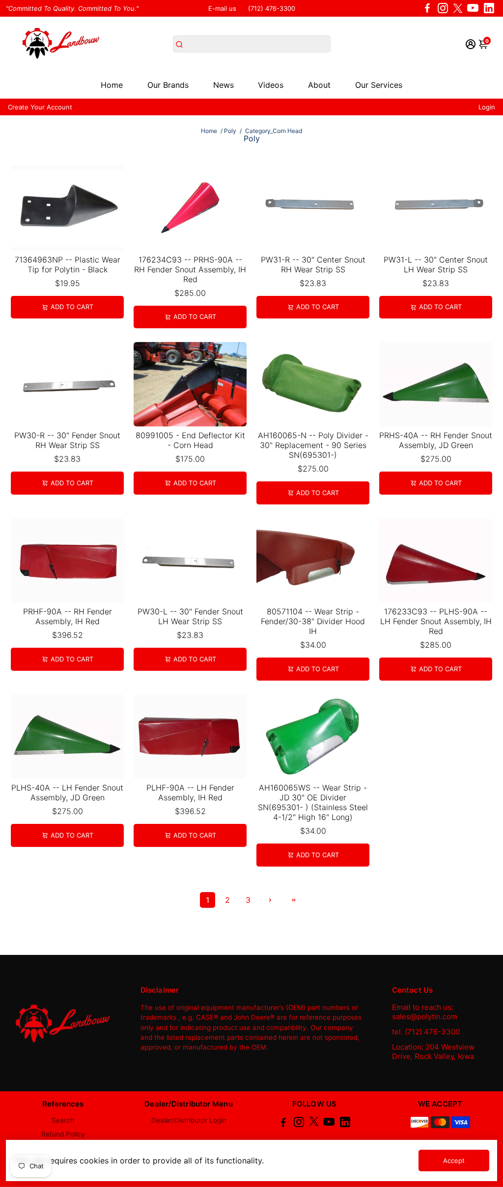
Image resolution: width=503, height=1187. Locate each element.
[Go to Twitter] (458, 8)
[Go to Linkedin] (489, 8)
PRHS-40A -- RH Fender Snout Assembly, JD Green (435, 440)
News (223, 85)
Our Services (378, 85)
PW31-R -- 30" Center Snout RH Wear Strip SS (313, 264)
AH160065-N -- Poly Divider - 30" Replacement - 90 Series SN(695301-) (313, 445)
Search (63, 1120)
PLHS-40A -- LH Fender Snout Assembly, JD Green (67, 792)
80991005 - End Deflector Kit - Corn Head (190, 440)
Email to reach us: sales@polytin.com (424, 1011)
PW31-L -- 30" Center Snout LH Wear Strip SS (436, 264)
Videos (270, 85)
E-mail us (222, 8)
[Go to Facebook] (427, 8)
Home (112, 85)
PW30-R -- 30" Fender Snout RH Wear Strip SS (67, 440)
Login (486, 107)
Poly (230, 130)
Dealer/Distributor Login (188, 1120)
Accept (454, 1160)
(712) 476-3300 (271, 8)
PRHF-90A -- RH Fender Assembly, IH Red (67, 616)
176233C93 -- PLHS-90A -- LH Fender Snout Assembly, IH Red (436, 621)
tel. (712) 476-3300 (426, 1031)
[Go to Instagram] (443, 8)
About (319, 85)
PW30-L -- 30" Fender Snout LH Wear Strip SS (190, 616)
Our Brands (168, 85)
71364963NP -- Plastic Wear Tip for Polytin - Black (67, 264)
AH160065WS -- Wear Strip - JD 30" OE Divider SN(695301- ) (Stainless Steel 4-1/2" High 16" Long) (313, 802)
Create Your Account (40, 107)
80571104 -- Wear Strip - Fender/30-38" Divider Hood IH (313, 621)
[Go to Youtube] (473, 8)
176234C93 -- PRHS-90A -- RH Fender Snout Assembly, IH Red (190, 269)
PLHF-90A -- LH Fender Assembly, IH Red (190, 792)
